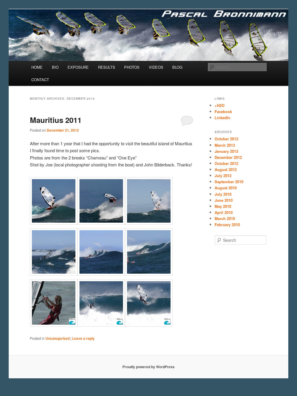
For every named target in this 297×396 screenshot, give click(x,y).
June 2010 (224, 200)
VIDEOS (156, 67)
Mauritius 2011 (56, 120)
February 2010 (227, 224)
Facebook (223, 111)
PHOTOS (132, 67)
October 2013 (226, 138)
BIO (55, 67)
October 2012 (226, 163)
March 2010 (225, 218)
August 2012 (226, 169)
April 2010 (224, 212)
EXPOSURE (78, 67)
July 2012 (223, 175)
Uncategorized (58, 338)
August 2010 (226, 187)
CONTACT (40, 79)
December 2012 (228, 157)
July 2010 (223, 194)
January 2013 (226, 151)
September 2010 (229, 181)
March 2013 (225, 145)
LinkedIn (222, 117)
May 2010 (223, 206)
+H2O (219, 105)
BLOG (177, 67)
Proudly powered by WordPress (148, 366)
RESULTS (106, 67)
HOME (37, 67)
